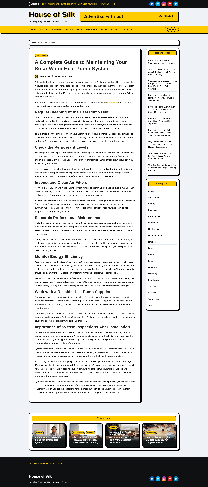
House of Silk (52, 14)
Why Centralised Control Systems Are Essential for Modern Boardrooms (160, 144)
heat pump (112, 102)
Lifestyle (69, 29)
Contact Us (127, 29)
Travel (104, 29)
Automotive (153, 197)
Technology (91, 29)
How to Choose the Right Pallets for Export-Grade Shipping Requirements (160, 133)
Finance (152, 242)
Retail (79, 29)
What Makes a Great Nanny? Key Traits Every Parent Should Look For (161, 156)
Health (151, 254)
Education (153, 223)
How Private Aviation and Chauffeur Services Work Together (160, 121)
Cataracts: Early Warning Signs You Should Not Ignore (48, 440)
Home (33, 29)
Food (150, 248)
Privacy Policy (35, 464)
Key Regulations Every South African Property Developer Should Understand (161, 109)
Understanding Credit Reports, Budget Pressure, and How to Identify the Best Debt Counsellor (120, 437)
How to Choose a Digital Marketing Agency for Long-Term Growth (161, 98)
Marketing (153, 274)
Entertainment (155, 235)
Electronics (41, 55)
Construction (154, 216)
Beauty (151, 204)
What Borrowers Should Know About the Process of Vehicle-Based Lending (162, 72)
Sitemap (47, 464)
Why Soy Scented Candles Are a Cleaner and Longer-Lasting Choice (162, 167)
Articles (114, 29)
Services (44, 29)
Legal (150, 261)
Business (56, 29)
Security (152, 286)
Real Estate (153, 280)
